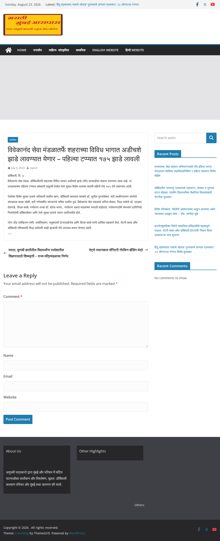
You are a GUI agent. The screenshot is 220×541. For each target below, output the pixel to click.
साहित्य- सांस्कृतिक (59, 50)
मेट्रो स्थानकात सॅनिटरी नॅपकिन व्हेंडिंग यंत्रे (116, 249)
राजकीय (37, 50)
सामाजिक (81, 50)
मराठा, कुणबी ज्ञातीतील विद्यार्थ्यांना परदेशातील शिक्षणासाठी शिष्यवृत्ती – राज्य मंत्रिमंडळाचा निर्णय (38, 252)
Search (211, 137)
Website (10, 397)
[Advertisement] (110, 87)
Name (8, 355)
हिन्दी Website (134, 50)
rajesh (33, 168)
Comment (12, 296)
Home (21, 50)
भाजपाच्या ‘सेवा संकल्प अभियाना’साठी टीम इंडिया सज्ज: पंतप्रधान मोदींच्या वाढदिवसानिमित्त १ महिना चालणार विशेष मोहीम (185, 171)
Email (7, 376)
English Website (105, 50)
